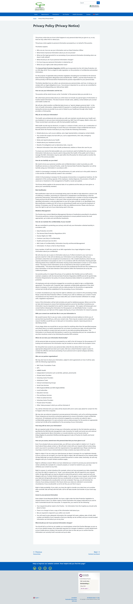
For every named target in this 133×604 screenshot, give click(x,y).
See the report (84, 588)
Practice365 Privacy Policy (71, 599)
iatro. (98, 597)
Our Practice (66, 14)
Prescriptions (56, 14)
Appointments (45, 14)
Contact (88, 14)
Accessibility (74, 597)
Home (35, 14)
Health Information (78, 14)
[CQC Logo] (84, 576)
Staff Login (74, 601)
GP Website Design (91, 597)
